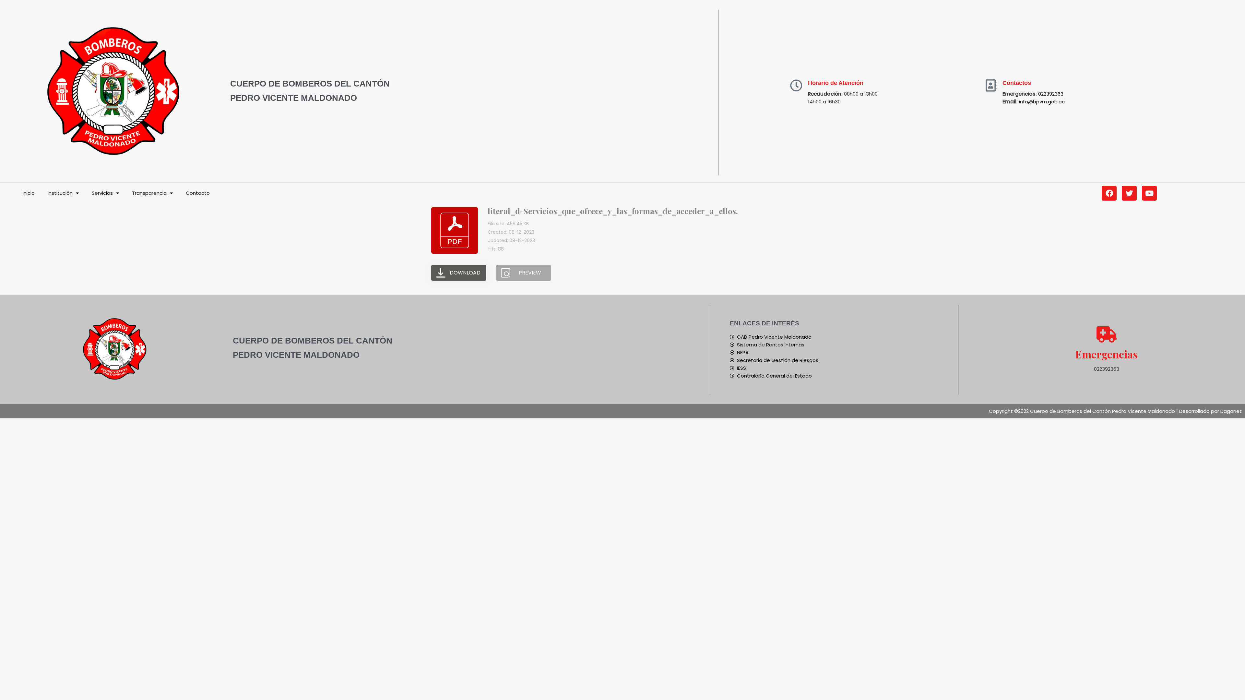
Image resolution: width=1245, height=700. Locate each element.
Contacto (198, 193)
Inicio (29, 193)
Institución (60, 193)
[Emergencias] (1106, 334)
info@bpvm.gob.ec (1042, 101)
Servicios (102, 193)
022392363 (1050, 93)
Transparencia (149, 193)
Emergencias (1106, 354)
